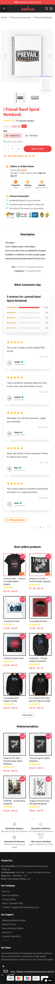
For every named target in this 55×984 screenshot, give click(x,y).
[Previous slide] (5, 56)
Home (4, 17)
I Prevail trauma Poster (13, 658)
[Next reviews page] (49, 527)
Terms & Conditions (10, 895)
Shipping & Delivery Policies (14, 920)
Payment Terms (9, 924)
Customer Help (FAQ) (11, 936)
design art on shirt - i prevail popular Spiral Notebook (12, 761)
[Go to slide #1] (20, 98)
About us (6, 891)
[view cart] (51, 8)
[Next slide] (49, 56)
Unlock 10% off (5, 971)
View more (27, 715)
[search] (46, 8)
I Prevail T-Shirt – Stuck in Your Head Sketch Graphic (14, 581)
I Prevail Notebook (43, 17)
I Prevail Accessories (20, 17)
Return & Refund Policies (12, 928)
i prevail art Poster (11, 621)
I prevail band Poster (38, 621)
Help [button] (50, 980)
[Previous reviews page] (35, 527)
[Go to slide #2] (35, 98)
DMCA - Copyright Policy (12, 903)
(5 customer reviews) (25, 121)
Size (5, 131)
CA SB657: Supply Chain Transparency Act (20, 907)
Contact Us (7, 932)
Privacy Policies (9, 899)
